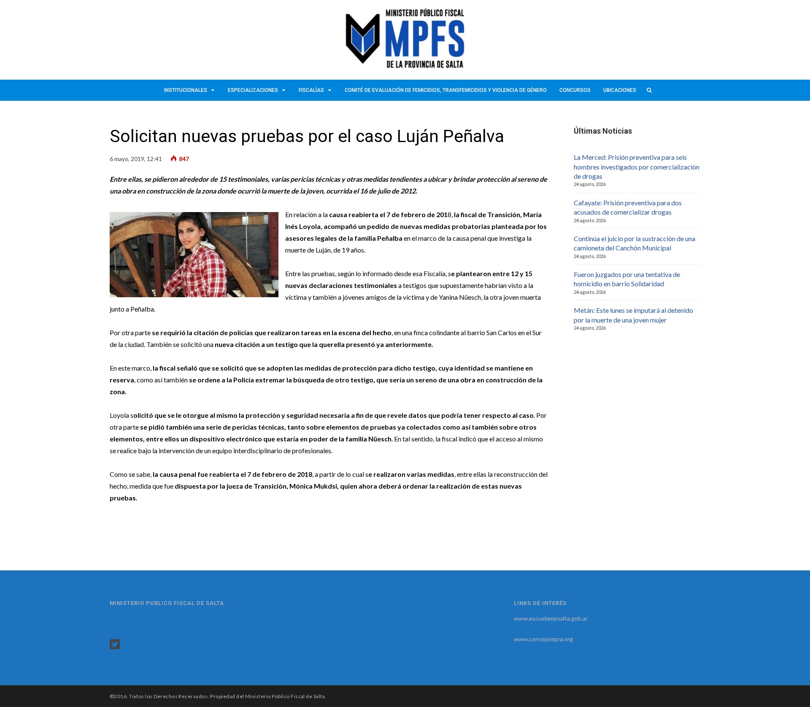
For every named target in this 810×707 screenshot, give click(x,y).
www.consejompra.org (543, 638)
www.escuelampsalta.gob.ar (551, 618)
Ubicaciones (619, 90)
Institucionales (185, 90)
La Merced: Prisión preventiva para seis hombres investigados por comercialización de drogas (636, 166)
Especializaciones (253, 90)
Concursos (575, 90)
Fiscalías (311, 90)
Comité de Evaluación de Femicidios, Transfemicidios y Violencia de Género (446, 90)
